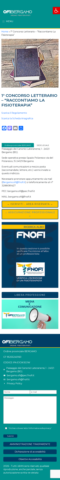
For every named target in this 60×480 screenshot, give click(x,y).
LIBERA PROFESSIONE (30, 295)
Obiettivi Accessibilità (30, 459)
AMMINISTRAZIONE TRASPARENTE (30, 444)
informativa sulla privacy (40, 428)
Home (4, 31)
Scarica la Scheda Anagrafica (17, 118)
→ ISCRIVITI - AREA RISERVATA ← (30, 204)
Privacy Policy (14, 383)
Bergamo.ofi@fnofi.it (13, 182)
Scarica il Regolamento (14, 113)
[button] (56, 10)
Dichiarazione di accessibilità (30, 451)
